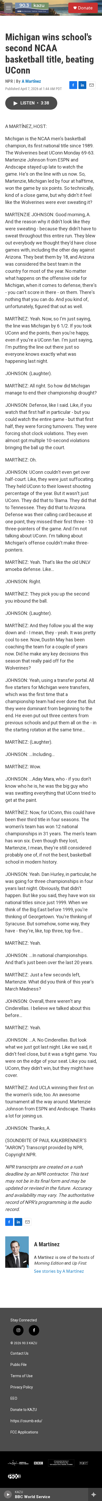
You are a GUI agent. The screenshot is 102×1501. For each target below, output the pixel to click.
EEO (13, 1398)
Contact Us (19, 1353)
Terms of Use (21, 1376)
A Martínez (31, 81)
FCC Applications (24, 1432)
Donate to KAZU (23, 1410)
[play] (8, 1494)
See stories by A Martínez (59, 1271)
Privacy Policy (21, 1387)
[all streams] (95, 1494)
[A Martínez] (17, 1252)
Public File (18, 1365)
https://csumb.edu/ (26, 1421)
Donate (85, 7)
